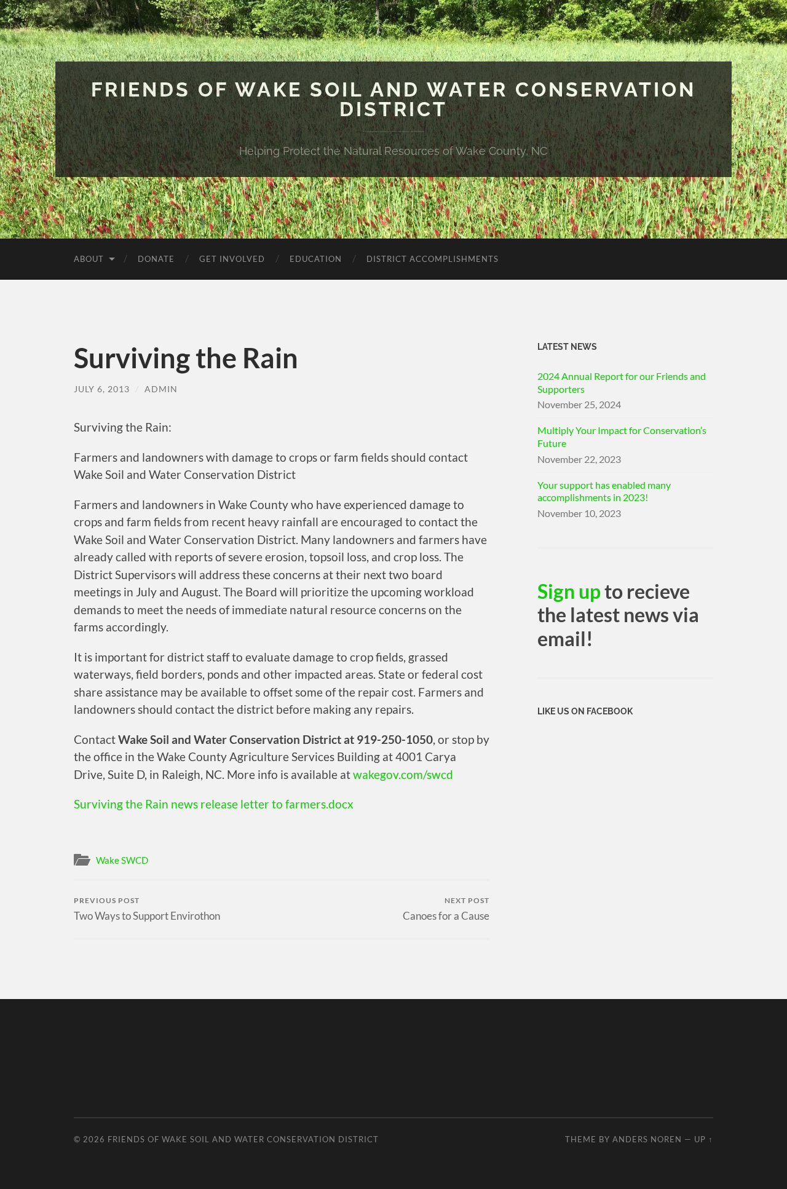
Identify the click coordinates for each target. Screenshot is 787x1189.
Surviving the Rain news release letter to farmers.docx (214, 804)
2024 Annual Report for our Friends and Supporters (621, 382)
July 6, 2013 (102, 389)
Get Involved (232, 259)
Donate (156, 259)
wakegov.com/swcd (403, 774)
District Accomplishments (432, 259)
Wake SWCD (122, 860)
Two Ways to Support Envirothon (147, 909)
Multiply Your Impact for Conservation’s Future (621, 436)
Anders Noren (647, 1139)
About (89, 259)
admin (161, 389)
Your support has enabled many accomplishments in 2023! (604, 491)
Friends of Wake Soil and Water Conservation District (393, 99)
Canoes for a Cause (446, 909)
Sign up (569, 591)
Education (316, 259)
